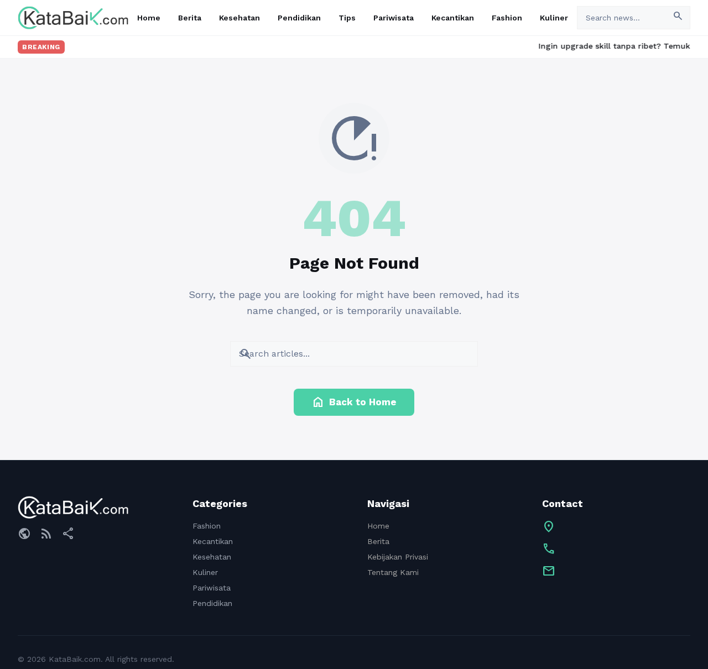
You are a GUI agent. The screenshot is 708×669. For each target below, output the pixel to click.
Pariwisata (393, 17)
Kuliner (554, 17)
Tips (347, 17)
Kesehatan (239, 17)
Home (148, 17)
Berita (189, 17)
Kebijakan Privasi (397, 556)
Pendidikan (299, 17)
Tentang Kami (393, 572)
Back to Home (354, 402)
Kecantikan (452, 17)
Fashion (507, 17)
